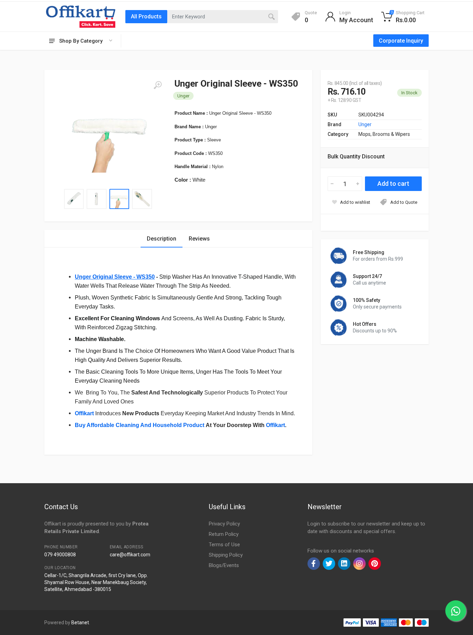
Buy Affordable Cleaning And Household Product (139, 425)
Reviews (199, 238)
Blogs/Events (224, 565)
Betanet (80, 622)
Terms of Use (224, 544)
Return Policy (224, 534)
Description (161, 238)
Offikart (84, 413)
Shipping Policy (226, 555)
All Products (146, 16)
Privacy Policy (224, 524)
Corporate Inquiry (401, 40)
